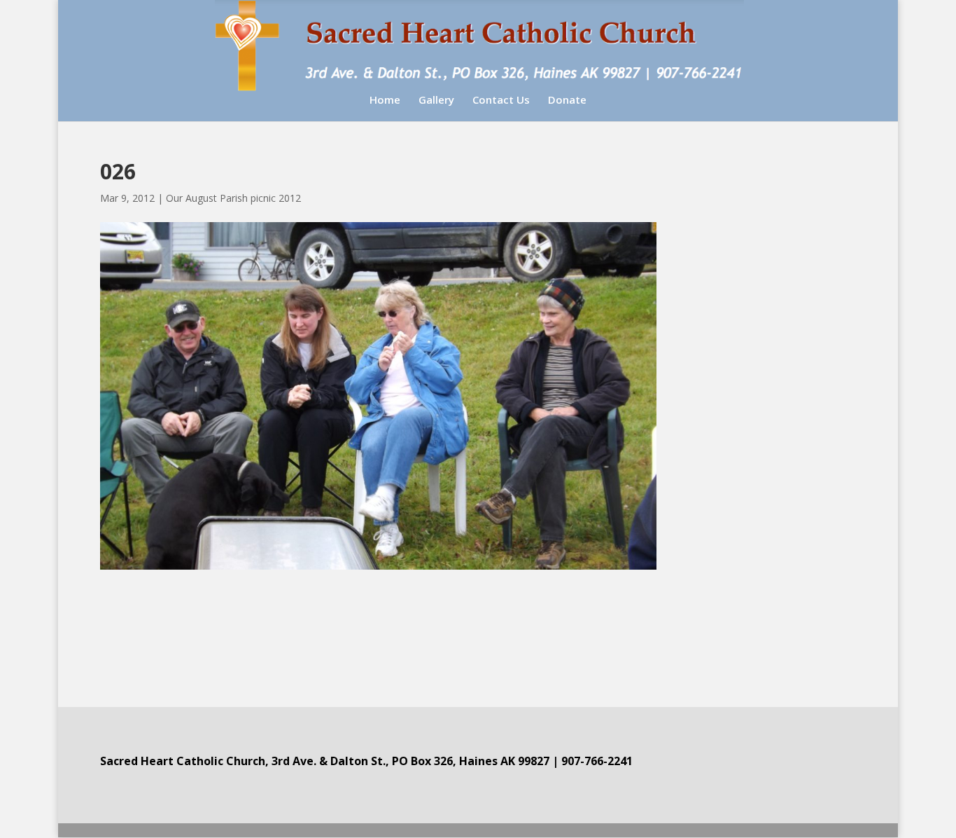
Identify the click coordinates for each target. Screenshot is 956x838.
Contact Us (501, 101)
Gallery (436, 101)
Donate (567, 101)
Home (385, 101)
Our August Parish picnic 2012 (233, 198)
